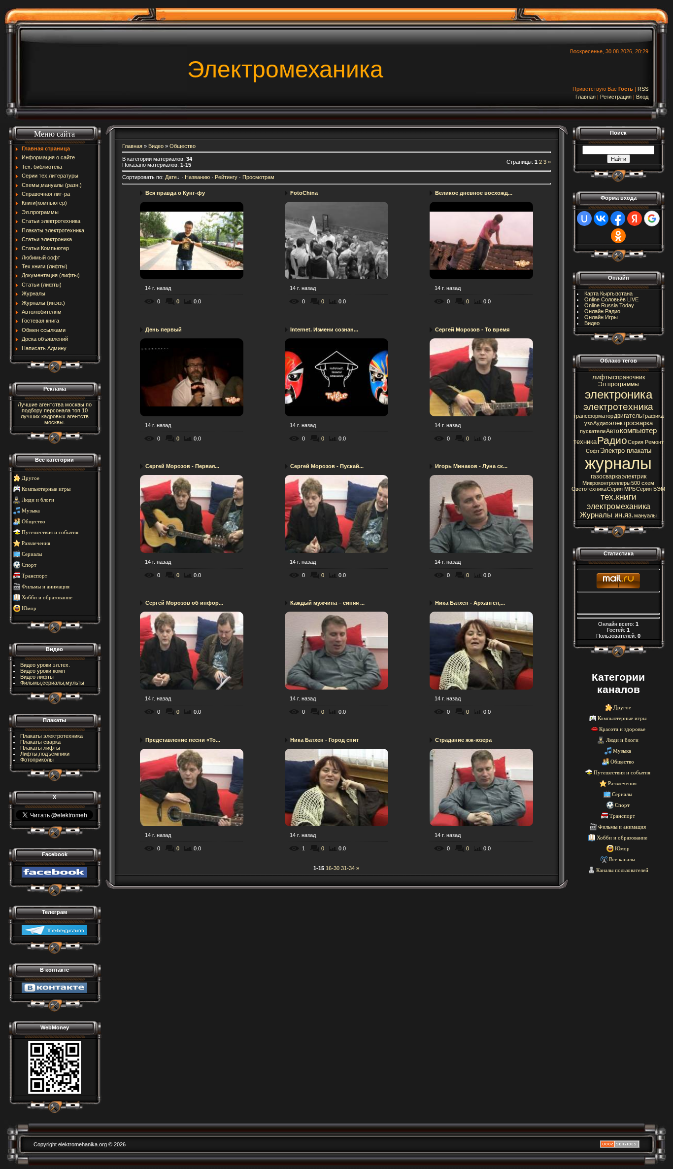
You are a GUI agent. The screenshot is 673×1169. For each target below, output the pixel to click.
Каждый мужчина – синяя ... (327, 603)
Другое (30, 478)
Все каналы (622, 859)
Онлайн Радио (602, 311)
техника (585, 441)
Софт (593, 451)
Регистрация (616, 97)
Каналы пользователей (622, 870)
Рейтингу (226, 177)
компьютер (638, 431)
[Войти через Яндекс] (634, 218)
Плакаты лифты (40, 748)
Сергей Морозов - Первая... (182, 466)
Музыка (31, 510)
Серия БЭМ (650, 489)
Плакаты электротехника (51, 736)
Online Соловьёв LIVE (611, 299)
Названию (197, 177)
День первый (163, 329)
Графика (653, 416)
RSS (643, 89)
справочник (629, 377)
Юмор (29, 608)
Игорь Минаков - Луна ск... (471, 466)
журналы (618, 463)
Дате (171, 177)
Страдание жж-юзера (463, 740)
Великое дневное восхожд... (473, 193)
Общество (33, 521)
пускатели (593, 431)
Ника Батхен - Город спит (324, 740)
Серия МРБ (621, 489)
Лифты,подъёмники (44, 754)
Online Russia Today (609, 305)
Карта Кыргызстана (608, 293)
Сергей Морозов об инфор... (184, 603)
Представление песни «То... (182, 740)
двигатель (628, 415)
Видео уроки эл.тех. (45, 665)
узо (588, 423)
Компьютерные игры (46, 489)
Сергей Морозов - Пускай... (327, 466)
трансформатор (593, 416)
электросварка (631, 423)
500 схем (642, 483)
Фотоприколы (37, 760)
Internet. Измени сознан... (324, 329)
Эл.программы (618, 384)
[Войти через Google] (652, 218)
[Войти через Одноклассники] (618, 235)
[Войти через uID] (584, 218)
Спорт (29, 565)
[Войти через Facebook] (617, 218)
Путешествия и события (50, 532)
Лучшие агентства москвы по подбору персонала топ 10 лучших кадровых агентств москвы (55, 413)
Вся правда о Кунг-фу (175, 193)
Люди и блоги (38, 500)
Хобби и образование (47, 597)
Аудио (600, 423)
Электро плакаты (625, 450)
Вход (642, 97)
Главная (585, 97)
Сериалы (32, 554)
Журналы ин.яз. (607, 515)
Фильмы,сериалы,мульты (52, 683)
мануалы (645, 515)
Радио (612, 440)
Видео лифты (37, 677)
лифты (602, 377)
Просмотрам (258, 177)
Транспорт (34, 576)
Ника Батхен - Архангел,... (470, 603)
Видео (156, 146)
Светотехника (589, 489)
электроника (618, 394)
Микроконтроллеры (606, 483)
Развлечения (36, 543)
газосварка (606, 476)
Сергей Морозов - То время (472, 329)
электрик (634, 476)
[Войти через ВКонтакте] (601, 218)
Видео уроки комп (42, 671)
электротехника (618, 407)
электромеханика (618, 506)
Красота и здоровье (622, 729)
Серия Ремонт (646, 442)
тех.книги (619, 497)
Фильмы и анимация (45, 586)
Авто (612, 431)
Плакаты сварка (40, 742)
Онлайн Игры (601, 317)
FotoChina (304, 193)
